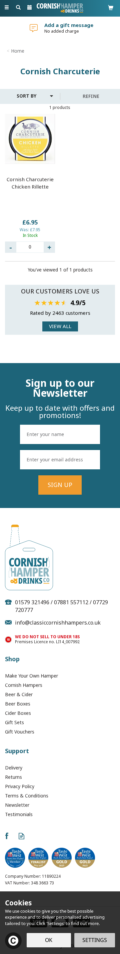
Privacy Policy (19, 786)
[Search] (18, 8)
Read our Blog (21, 836)
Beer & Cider (19, 694)
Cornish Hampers (23, 685)
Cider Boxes (18, 713)
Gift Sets (14, 722)
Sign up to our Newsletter (60, 398)
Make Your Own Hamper (31, 676)
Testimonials (19, 814)
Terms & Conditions (26, 795)
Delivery (13, 767)
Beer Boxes (17, 704)
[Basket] (110, 7)
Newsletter (17, 805)
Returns (13, 777)
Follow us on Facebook (6, 836)
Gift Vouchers (19, 731)
